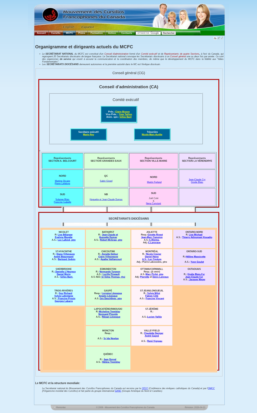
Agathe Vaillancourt (111, 259)
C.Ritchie (154, 240)
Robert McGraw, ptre (111, 240)
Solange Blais (62, 199)
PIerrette (144, 277)
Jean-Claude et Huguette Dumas (108, 236)
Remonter (61, 407)
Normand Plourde (108, 314)
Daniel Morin (64, 274)
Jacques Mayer (196, 279)
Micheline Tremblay (109, 311)
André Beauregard (63, 256)
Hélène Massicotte (195, 256)
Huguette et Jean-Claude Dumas (106, 199)
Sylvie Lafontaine (63, 296)
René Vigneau (154, 341)
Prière (81, 33)
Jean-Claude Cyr (197, 179)
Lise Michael (195, 234)
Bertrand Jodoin (66, 259)
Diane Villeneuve (65, 254)
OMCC (211, 388)
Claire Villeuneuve (108, 256)
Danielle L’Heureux (65, 271)
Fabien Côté (151, 296)
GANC (118, 391)
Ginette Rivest (155, 234)
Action (112, 33)
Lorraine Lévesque (112, 293)
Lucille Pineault (111, 274)
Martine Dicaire (62, 181)
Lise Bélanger (65, 234)
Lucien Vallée (154, 317)
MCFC (69, 33)
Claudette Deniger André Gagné (153, 334)
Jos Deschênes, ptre (111, 298)
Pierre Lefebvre (62, 183)
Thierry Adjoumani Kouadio (197, 237)
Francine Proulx (66, 298)
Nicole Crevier (153, 254)
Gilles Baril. (66, 277)
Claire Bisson (122, 111)
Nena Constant (153, 203)
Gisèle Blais (197, 182)
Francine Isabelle (62, 202)
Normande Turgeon (109, 271)
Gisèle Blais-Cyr (196, 274)
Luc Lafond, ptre (67, 240)
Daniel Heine (152, 256)
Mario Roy (88, 134)
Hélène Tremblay (111, 362)
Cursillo (55, 33)
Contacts (126, 33)
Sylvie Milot (153, 293)
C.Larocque (154, 242)
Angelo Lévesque (108, 296)
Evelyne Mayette (63, 237)
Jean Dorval (109, 359)
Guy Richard (65, 293)
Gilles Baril (126, 117)
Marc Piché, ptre (154, 274)
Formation (97, 33)
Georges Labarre (64, 301)
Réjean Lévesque (111, 317)
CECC (145, 388)
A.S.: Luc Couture (151, 259)
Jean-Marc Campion (152, 237)
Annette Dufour (109, 254)
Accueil (41, 33)
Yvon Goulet (197, 262)
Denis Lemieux (160, 277)
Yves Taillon (125, 114)
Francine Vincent (155, 298)
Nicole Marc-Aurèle (152, 134)
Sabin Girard (106, 181)
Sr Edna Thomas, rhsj (113, 277)
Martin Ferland (154, 182)
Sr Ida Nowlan (111, 338)
